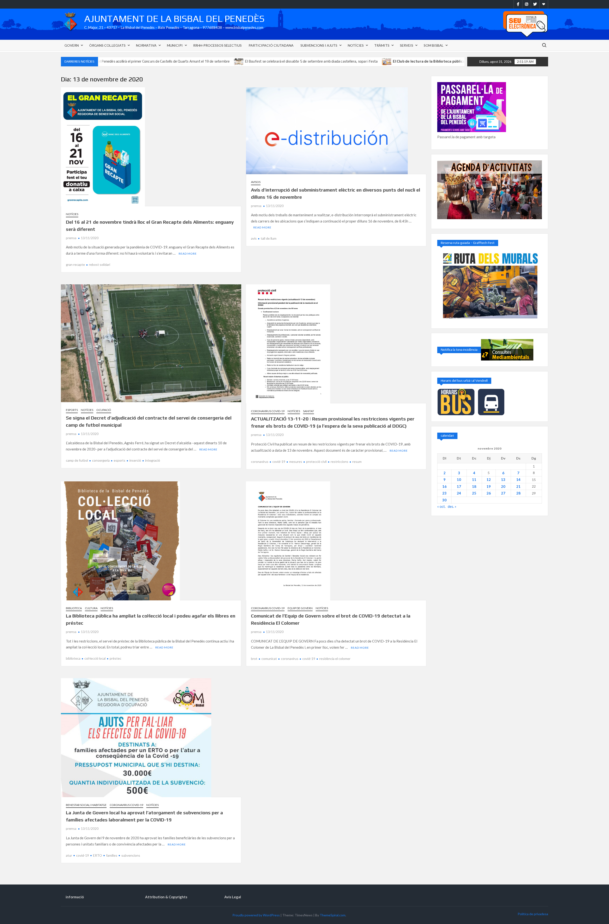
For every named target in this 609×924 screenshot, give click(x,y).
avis (254, 238)
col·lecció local (95, 658)
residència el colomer (334, 659)
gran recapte (75, 264)
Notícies (356, 45)
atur (69, 855)
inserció (135, 460)
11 (474, 479)
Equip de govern (300, 608)
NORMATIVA (146, 45)
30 (444, 500)
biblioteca (73, 658)
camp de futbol (77, 460)
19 (488, 486)
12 (488, 479)
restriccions (339, 462)
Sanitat (308, 411)
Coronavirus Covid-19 (268, 411)
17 (459, 486)
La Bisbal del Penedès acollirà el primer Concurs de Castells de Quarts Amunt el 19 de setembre (109, 61)
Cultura (91, 608)
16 (444, 486)
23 (444, 493)
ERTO (97, 855)
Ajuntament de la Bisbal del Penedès (174, 18)
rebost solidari (99, 264)
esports (119, 460)
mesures (295, 462)
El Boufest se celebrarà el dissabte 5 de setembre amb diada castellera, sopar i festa (265, 61)
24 (459, 493)
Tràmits (381, 45)
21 (518, 486)
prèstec (115, 658)
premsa (71, 238)
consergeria (101, 460)
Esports (72, 410)
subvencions (130, 855)
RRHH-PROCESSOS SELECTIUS (217, 45)
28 (518, 493)
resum (357, 462)
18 (474, 486)
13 (503, 479)
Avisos (255, 182)
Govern (71, 45)
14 (518, 479)
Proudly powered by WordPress (256, 915)
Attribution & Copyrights (166, 897)
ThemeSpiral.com (332, 915)
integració (152, 460)
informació (75, 897)
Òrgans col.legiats (107, 45)
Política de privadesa (533, 914)
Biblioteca (74, 608)
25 (474, 493)
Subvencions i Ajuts (318, 45)
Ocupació (103, 410)
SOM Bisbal (433, 45)
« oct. (441, 506)
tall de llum (268, 238)
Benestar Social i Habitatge (86, 805)
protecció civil (316, 462)
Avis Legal (232, 897)
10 (459, 479)
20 (503, 486)
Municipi (175, 45)
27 (503, 493)
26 (488, 493)
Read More (188, 253)
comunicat (269, 659)
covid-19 (278, 462)
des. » (452, 506)
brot (254, 659)
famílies (111, 855)
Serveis (406, 45)
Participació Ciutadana (271, 45)
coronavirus (259, 462)
